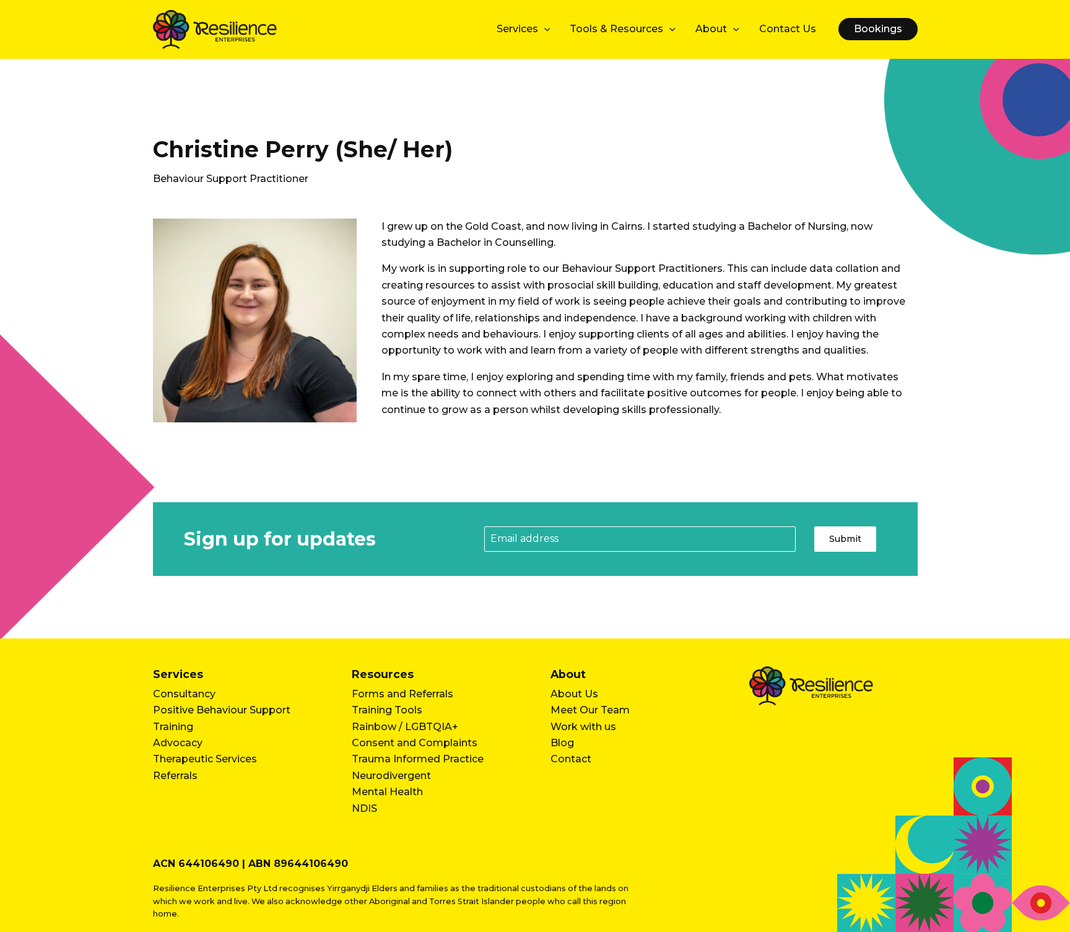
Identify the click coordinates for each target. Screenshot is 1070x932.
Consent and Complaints (414, 743)
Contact (570, 759)
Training (173, 727)
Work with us (583, 727)
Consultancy (184, 694)
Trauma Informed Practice (418, 759)
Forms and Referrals (402, 694)
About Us (574, 694)
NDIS (364, 808)
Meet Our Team (590, 710)
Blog (562, 743)
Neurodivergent (391, 776)
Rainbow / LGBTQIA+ (405, 727)
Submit (845, 538)
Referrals (175, 776)
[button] (544, 29)
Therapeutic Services (205, 759)
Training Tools (387, 710)
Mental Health (387, 792)
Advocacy (177, 743)
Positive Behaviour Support (221, 710)
